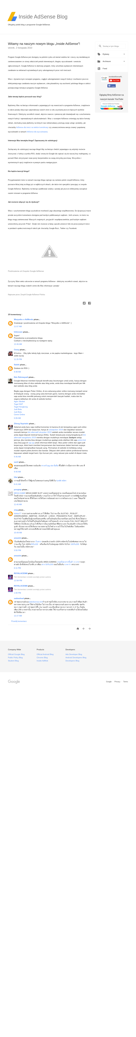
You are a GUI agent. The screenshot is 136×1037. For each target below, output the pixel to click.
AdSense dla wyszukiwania (37, 132)
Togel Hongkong (21, 407)
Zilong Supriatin (21, 423)
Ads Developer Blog (73, 654)
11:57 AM (18, 326)
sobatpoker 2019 (56, 430)
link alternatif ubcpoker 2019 (40, 432)
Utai (16, 477)
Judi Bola (18, 409)
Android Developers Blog (75, 657)
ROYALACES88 (21, 573)
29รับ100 (34, 544)
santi (16, 462)
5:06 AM (17, 418)
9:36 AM (17, 457)
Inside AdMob (42, 661)
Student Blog (13, 661)
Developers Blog (72, 661)
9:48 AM (17, 372)
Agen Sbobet (19, 401)
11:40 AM (18, 504)
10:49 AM (18, 533)
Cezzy (17, 350)
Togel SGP (18, 404)
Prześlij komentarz (19, 621)
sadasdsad (19, 598)
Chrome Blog (42, 657)
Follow (113, 86)
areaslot (18, 538)
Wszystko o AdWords (24, 319)
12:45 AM (18, 344)
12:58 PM (18, 580)
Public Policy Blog (15, 657)
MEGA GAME (19, 493)
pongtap (18, 489)
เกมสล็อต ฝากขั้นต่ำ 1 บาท (68, 562)
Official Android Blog (45, 654)
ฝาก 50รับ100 (47, 564)
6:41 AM (17, 484)
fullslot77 (17, 513)
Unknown (18, 332)
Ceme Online (19, 414)
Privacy (117, 682)
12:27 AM (18, 616)
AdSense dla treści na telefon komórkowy (32, 127)
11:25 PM (18, 359)
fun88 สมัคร (61, 481)
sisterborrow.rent (36, 602)
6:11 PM (17, 568)
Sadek (17, 365)
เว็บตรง (38, 541)
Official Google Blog (16, 654)
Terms (125, 682)
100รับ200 (75, 544)
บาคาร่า (67, 564)
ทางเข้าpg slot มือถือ (49, 465)
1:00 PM (17, 593)
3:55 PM (17, 550)
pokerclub (82, 440)
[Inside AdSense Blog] (43, 21)
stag (16, 510)
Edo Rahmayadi (21, 377)
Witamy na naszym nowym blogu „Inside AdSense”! (44, 43)
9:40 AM (17, 472)
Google (109, 682)
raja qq (31, 443)
